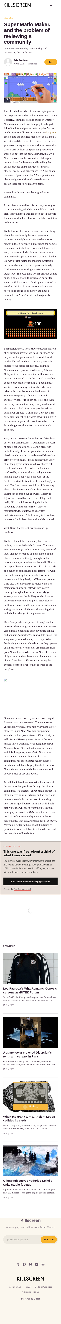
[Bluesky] (30, 1264)
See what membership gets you (30, 881)
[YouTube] (36, 1264)
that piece (50, 132)
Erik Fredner (21, 60)
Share (51, 62)
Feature (8, 18)
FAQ (28, 1287)
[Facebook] (24, 1264)
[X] (18, 1264)
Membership (15, 1287)
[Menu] (56, 5)
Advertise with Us (30, 1292)
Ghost (37, 1298)
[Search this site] (51, 5)
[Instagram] (43, 1264)
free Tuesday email (22, 889)
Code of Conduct (43, 1287)
